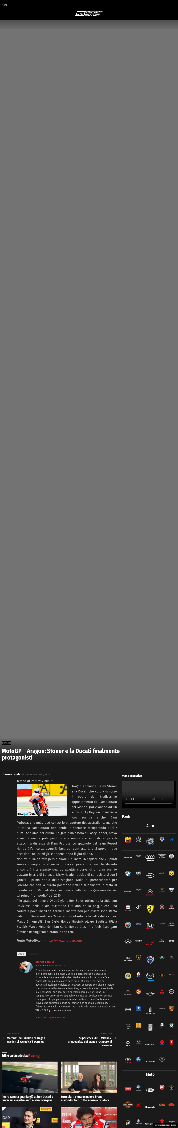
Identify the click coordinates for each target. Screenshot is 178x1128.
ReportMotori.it (57, 965)
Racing (34, 1055)
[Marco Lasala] (26, 972)
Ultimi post (34, 954)
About (21, 954)
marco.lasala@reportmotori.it (51, 1017)
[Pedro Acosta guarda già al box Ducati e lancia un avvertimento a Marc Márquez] (30, 1077)
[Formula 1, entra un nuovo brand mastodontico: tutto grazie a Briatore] (89, 1077)
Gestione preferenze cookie (165, 1125)
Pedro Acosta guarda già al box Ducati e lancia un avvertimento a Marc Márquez (27, 1098)
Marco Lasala (44, 962)
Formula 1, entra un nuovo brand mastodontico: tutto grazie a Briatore (85, 1098)
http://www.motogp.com (64, 941)
